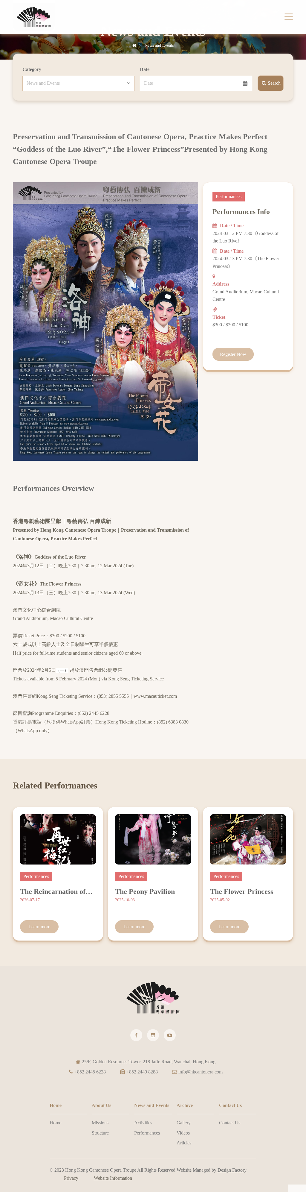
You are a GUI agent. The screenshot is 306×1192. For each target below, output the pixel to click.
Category (31, 69)
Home (55, 1122)
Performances (147, 1132)
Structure (100, 1132)
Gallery (184, 1122)
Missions (100, 1122)
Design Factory (232, 1170)
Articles (184, 1142)
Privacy (71, 1178)
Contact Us (229, 1122)
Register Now (233, 354)
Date (144, 69)
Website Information (113, 1178)
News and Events (159, 45)
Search (274, 83)
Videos (183, 1132)
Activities (143, 1122)
